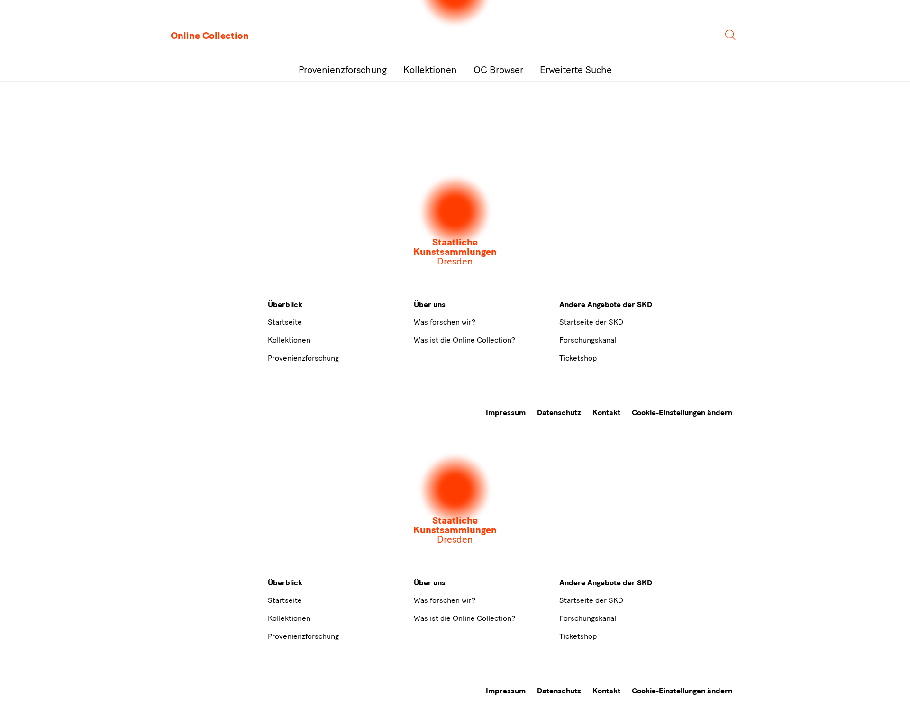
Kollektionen (430, 69)
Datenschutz (559, 412)
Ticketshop (578, 358)
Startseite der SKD (591, 322)
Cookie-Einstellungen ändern (682, 412)
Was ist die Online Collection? (464, 340)
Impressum (506, 412)
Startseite (285, 322)
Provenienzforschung (343, 69)
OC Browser (498, 69)
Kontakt (606, 412)
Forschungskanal (587, 340)
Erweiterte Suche (576, 69)
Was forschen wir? (444, 322)
